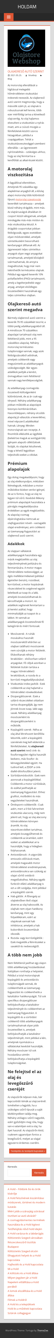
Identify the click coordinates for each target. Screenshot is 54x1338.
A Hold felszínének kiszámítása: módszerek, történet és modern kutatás (26, 1202)
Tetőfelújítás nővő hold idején (25, 1229)
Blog (10, 78)
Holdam (27, 6)
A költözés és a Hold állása (23, 1273)
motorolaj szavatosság (28, 199)
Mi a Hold (13, 1269)
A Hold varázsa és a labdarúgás (26, 1233)
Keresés (12, 1166)
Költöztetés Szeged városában (25, 1237)
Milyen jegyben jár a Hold (22, 1277)
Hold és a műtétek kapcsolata (25, 1308)
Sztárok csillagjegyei (19, 1313)
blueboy (32, 75)
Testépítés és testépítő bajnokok (27, 1151)
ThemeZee (42, 1330)
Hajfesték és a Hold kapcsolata (25, 1264)
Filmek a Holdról (17, 1300)
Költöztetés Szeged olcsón (23, 1251)
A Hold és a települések (21, 1304)
